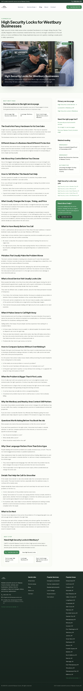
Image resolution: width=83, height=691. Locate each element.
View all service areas (72, 678)
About (46, 7)
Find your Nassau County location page (68, 131)
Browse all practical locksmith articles (66, 123)
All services (31, 581)
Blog (40, 7)
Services (20, 7)
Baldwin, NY (69, 652)
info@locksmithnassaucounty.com (12, 597)
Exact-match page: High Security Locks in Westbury (42, 115)
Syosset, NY (69, 626)
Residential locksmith (53, 587)
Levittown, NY (70, 584)
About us (31, 590)
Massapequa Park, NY (72, 671)
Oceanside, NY (70, 603)
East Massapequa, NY (72, 665)
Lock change (51, 590)
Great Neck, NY (70, 639)
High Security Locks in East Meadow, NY (68, 191)
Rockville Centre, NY (72, 613)
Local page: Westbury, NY (26, 115)
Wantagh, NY (69, 661)
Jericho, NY (69, 636)
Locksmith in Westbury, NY (66, 108)
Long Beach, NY (70, 600)
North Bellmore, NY (71, 655)
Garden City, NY (70, 616)
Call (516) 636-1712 (75, 7)
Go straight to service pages (66, 127)
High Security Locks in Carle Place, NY (68, 193)
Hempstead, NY (70, 581)
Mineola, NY (69, 623)
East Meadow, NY (71, 594)
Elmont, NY (69, 645)
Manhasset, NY (70, 642)
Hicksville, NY (69, 590)
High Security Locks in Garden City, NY (68, 186)
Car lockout (50, 597)
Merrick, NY (69, 658)
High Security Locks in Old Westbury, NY (68, 195)
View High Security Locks (29, 552)
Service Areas (31, 7)
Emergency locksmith (53, 581)
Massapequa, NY (71, 619)
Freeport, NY (69, 587)
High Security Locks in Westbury (68, 111)
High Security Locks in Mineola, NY (67, 188)
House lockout (51, 594)
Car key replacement (53, 584)
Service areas (32, 584)
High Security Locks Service (66, 104)
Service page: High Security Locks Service (11, 115)
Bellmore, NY (69, 674)
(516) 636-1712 (78, 1)
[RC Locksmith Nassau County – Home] (4, 7)
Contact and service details (8, 607)
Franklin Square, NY (71, 648)
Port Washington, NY (72, 629)
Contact (53, 7)
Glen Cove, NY (70, 606)
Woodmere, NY (70, 668)
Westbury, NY (70, 632)
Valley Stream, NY (71, 597)
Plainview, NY (69, 610)
